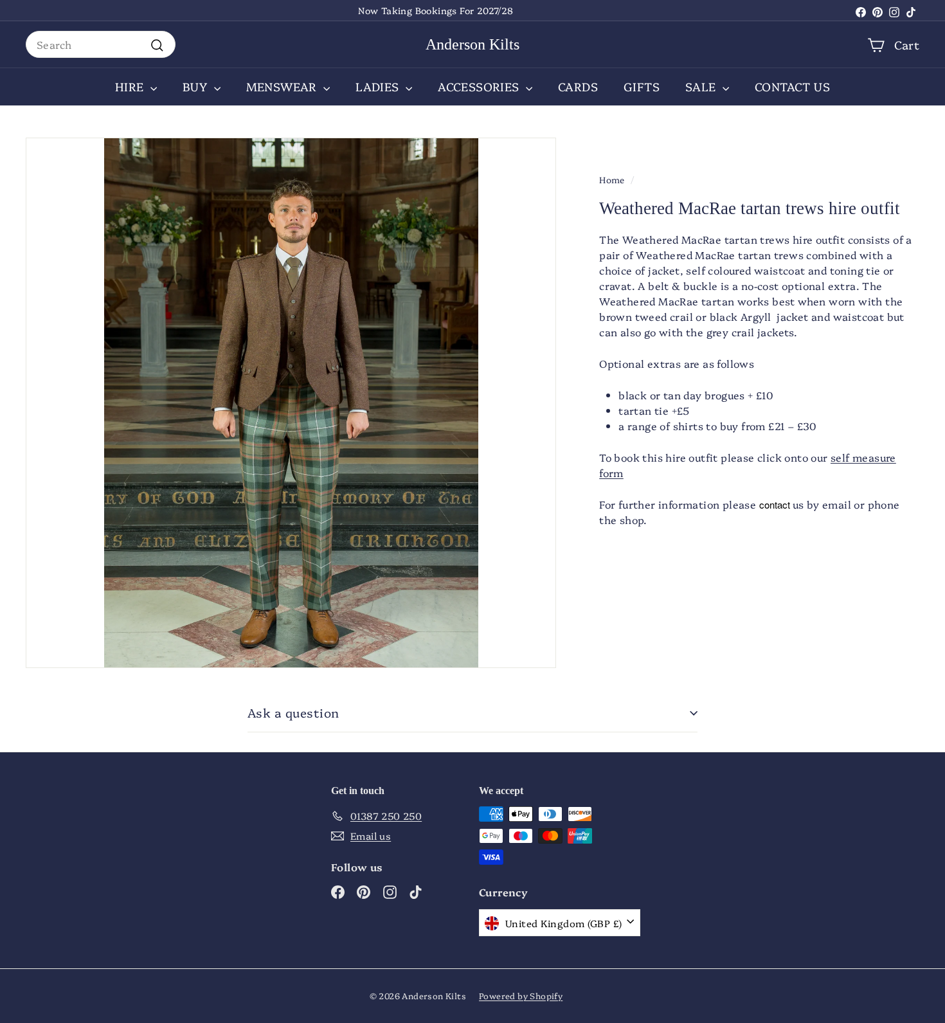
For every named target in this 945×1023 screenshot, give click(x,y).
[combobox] (101, 44)
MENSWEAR (283, 86)
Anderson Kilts (472, 44)
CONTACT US (792, 86)
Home (612, 179)
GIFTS (642, 86)
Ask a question (293, 712)
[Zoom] (290, 402)
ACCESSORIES (480, 86)
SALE (702, 86)
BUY (197, 86)
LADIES (379, 86)
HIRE (131, 86)
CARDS (578, 86)
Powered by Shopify (520, 995)
